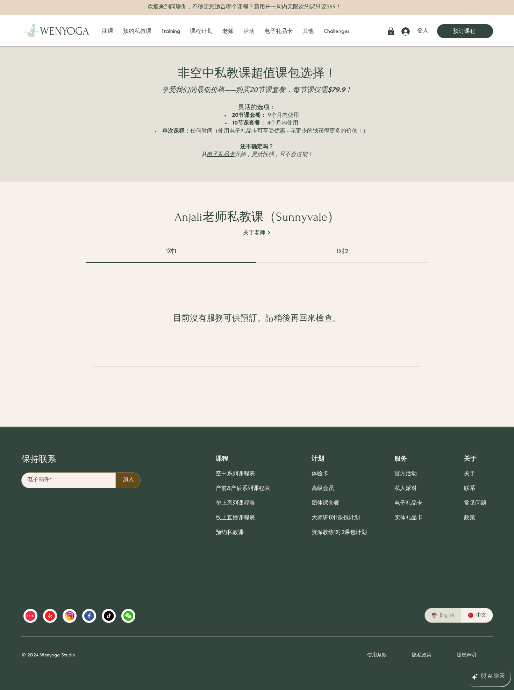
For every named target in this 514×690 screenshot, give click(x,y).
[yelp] (50, 616)
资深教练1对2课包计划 (338, 532)
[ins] (70, 616)
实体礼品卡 (408, 518)
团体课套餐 (326, 503)
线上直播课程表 (235, 518)
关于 (469, 474)
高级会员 (323, 488)
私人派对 (405, 488)
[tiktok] (109, 616)
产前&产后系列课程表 (243, 488)
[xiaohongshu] (30, 616)
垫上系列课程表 (235, 503)
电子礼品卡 (408, 503)
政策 (469, 518)
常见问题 (475, 503)
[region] (158, 616)
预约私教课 (230, 532)
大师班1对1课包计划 (336, 518)
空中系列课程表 (235, 474)
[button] (107, 31)
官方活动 (405, 474)
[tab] (171, 251)
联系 (469, 488)
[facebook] (89, 616)
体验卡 (320, 474)
